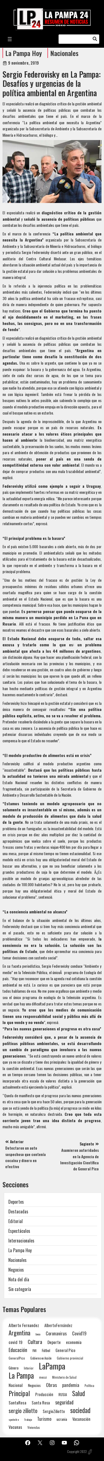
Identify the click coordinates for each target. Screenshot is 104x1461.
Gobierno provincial (70, 1358)
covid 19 (15, 1342)
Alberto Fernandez (24, 1325)
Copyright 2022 (77, 1451)
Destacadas (18, 1211)
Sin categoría (19, 1289)
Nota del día (18, 1279)
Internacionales (21, 1240)
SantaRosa (17, 1402)
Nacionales (64, 53)
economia (74, 1342)
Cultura (35, 1341)
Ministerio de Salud (64, 1377)
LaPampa (52, 1366)
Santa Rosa (41, 1403)
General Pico (65, 1350)
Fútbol (46, 1350)
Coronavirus (56, 1333)
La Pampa (21, 1375)
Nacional (16, 1385)
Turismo (44, 1419)
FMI (34, 1350)
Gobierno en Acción (41, 1358)
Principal (19, 1393)
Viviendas (33, 1427)
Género (14, 1368)
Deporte (54, 1342)
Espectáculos (19, 1231)
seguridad (64, 1402)
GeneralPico (17, 1358)
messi (43, 1377)
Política (89, 1385)
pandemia (70, 1385)
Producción (44, 1394)
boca (37, 1334)
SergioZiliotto (54, 1411)
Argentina (19, 1333)
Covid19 (79, 1333)
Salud (78, 1393)
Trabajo (28, 1419)
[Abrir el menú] (9, 39)
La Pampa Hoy (24, 53)
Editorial (15, 1221)
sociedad (80, 1410)
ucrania (62, 1419)
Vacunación (81, 1419)
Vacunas (15, 1427)
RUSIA (63, 1394)
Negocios (16, 1269)
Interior (29, 1368)
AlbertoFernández (58, 1325)
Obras (51, 1385)
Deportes (16, 1201)
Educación (18, 1349)
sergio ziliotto (23, 1410)
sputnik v (14, 1419)
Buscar (95, 39)
